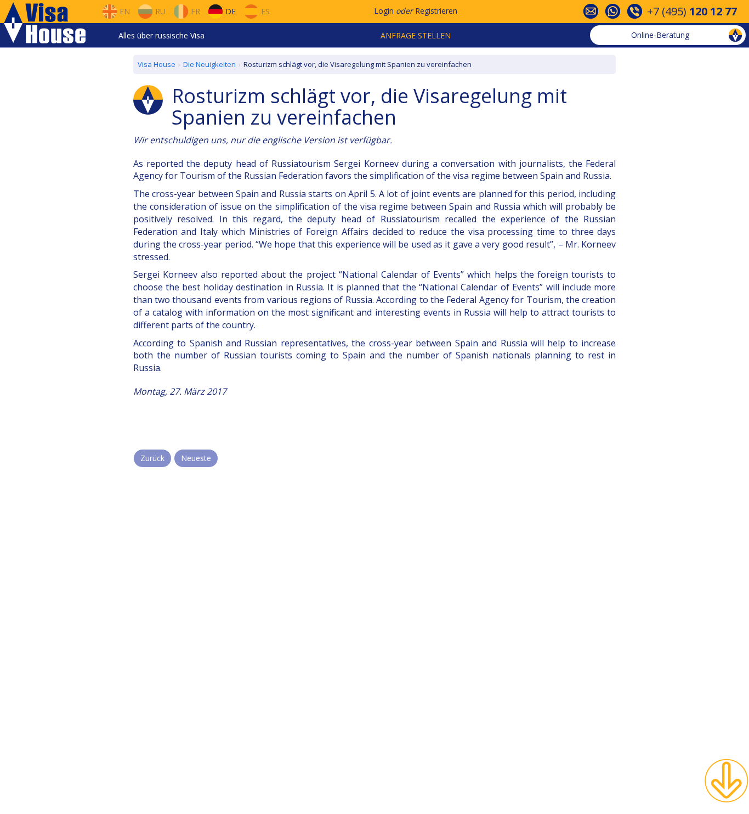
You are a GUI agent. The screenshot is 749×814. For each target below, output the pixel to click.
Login (384, 10)
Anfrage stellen (416, 35)
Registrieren (436, 10)
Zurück (152, 458)
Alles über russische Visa (161, 35)
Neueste (196, 458)
